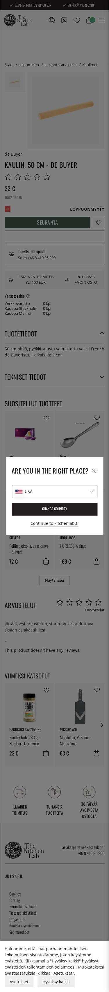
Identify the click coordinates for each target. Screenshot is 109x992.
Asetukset (19, 981)
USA (29, 491)
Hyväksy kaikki (56, 981)
